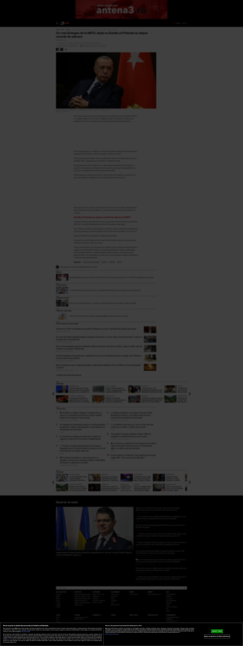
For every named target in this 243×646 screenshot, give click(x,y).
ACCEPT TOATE (217, 631)
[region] (121, 634)
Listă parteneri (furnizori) (112, 634)
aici (8, 639)
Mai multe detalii (25, 631)
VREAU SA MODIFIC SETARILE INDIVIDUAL (217, 636)
